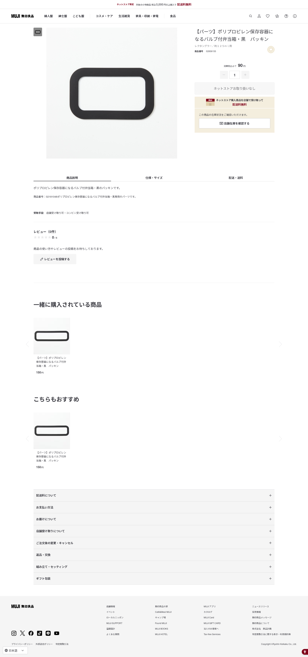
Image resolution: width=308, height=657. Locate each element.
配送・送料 (236, 178)
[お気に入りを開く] (268, 16)
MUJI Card (209, 617)
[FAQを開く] (286, 16)
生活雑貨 (124, 16)
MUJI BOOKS (161, 628)
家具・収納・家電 (147, 16)
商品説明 (72, 178)
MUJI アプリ (210, 606)
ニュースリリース (260, 606)
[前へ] (25, 344)
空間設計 (110, 628)
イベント (110, 611)
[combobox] (15, 650)
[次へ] (282, 344)
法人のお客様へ (211, 628)
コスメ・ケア (104, 16)
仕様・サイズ (154, 178)
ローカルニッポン (115, 617)
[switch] (270, 49)
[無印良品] (22, 606)
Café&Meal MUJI (163, 611)
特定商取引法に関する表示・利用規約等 (271, 634)
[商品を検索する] (250, 16)
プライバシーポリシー (22, 643)
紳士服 (62, 16)
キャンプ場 (160, 617)
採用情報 (256, 611)
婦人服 (48, 16)
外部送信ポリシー (44, 643)
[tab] (38, 32)
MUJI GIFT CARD (212, 623)
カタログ (208, 611)
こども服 (78, 16)
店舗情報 (110, 606)
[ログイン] (259, 16)
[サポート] (295, 16)
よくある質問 (112, 634)
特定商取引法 (62, 643)
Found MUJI (161, 623)
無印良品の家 (161, 606)
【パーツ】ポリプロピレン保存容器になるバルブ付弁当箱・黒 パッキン (51, 362)
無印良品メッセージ (261, 617)
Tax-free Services (212, 634)
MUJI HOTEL (161, 634)
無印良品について (260, 623)
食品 (173, 16)
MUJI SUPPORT (114, 623)
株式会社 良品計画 (261, 628)
